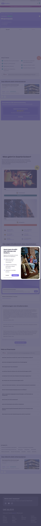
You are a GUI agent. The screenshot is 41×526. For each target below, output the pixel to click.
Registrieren (15, 275)
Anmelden (7, 275)
